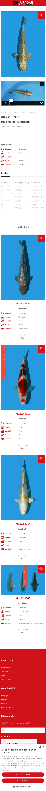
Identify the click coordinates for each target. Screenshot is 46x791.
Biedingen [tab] (5, 173)
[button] (23, 786)
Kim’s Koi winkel (7, 707)
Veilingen (5, 695)
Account (4, 699)
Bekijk (23, 338)
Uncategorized (15, 112)
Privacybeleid (6, 770)
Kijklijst (4, 703)
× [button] (43, 746)
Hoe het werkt (7, 667)
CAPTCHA (5, 736)
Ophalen (4, 671)
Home (3, 112)
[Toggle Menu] (3, 3)
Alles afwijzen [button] (23, 781)
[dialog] (23, 767)
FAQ (3, 675)
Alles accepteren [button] (23, 775)
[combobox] (40, 746)
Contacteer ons (7, 679)
